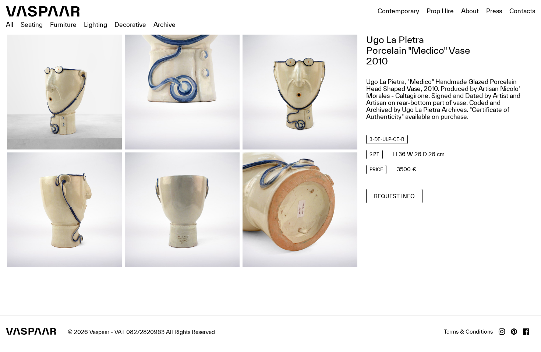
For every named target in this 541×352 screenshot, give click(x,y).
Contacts (522, 10)
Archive (164, 24)
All (9, 24)
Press (494, 10)
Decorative (130, 24)
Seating (32, 24)
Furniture (63, 24)
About (470, 10)
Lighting (95, 24)
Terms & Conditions (468, 331)
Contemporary (398, 10)
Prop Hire (440, 10)
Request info (394, 196)
